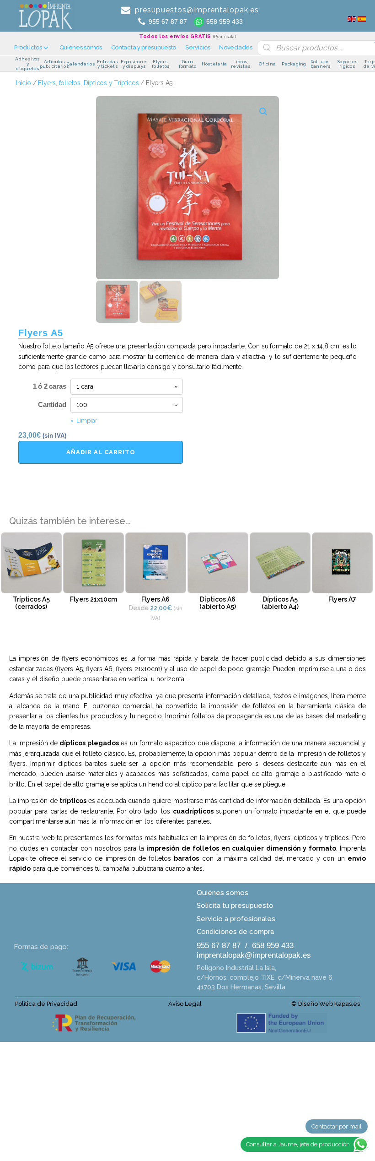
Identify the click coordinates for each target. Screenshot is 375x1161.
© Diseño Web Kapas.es (325, 1003)
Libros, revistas (241, 64)
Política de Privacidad (47, 1003)
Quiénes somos (80, 47)
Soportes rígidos (347, 64)
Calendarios (81, 64)
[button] (263, 111)
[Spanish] (362, 15)
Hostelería (214, 64)
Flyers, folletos (161, 64)
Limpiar (86, 420)
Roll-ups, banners (321, 64)
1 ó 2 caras (49, 386)
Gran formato (188, 64)
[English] (352, 15)
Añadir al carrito (100, 452)
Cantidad (52, 404)
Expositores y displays (134, 64)
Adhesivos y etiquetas (27, 64)
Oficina (267, 64)
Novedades (235, 47)
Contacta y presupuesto (143, 47)
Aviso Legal (185, 1003)
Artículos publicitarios (54, 64)
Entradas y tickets (107, 64)
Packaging (294, 64)
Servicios (197, 47)
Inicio (23, 83)
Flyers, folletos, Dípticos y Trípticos (88, 83)
